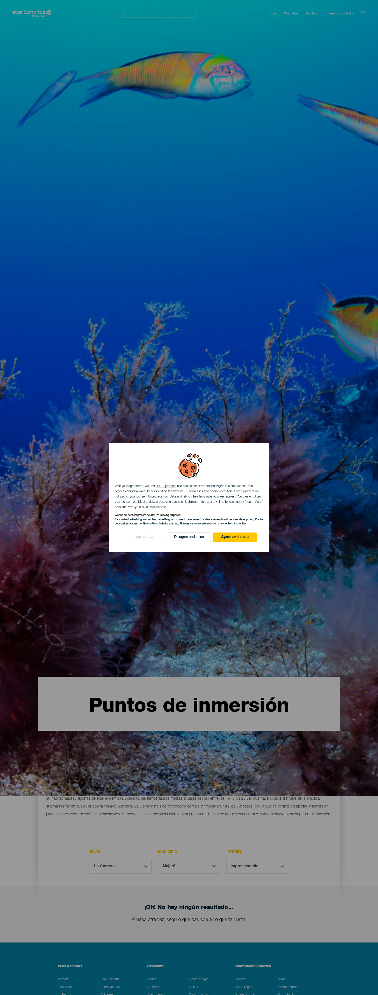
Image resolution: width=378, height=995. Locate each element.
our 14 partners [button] (166, 486)
